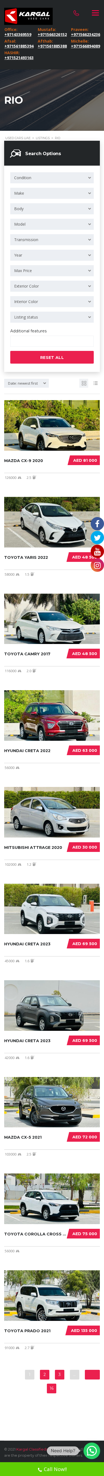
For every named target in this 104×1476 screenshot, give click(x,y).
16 (52, 1388)
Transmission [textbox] (26, 239)
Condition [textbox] (22, 177)
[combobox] (52, 177)
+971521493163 (18, 58)
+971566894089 (85, 46)
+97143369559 (17, 34)
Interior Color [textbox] (26, 301)
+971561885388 (51, 46)
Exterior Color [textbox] (26, 286)
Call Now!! (55, 1469)
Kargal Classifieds (32, 1449)
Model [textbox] (20, 224)
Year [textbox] (18, 255)
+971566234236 (85, 34)
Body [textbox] (19, 208)
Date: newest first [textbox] (23, 383)
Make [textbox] (19, 193)
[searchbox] (16, 341)
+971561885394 (18, 46)
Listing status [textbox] (26, 317)
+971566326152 (51, 34)
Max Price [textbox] (23, 270)
